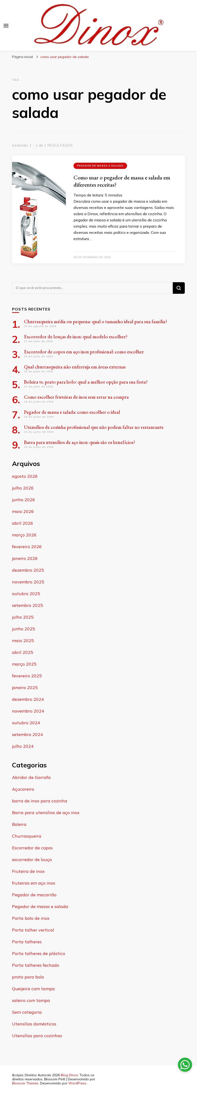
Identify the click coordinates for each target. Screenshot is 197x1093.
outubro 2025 (26, 593)
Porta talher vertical (33, 930)
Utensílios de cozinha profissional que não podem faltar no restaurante (94, 427)
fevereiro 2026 (27, 546)
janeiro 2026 (25, 558)
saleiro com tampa (31, 1000)
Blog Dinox (69, 1075)
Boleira (19, 824)
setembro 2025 (27, 605)
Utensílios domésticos (34, 1024)
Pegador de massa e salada (100, 165)
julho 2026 (23, 488)
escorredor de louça (32, 859)
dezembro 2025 (28, 570)
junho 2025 (23, 629)
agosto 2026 (25, 476)
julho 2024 (23, 746)
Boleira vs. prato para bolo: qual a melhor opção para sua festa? (86, 382)
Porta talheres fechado (35, 965)
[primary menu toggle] (6, 25)
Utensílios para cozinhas (37, 1035)
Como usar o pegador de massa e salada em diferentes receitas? (122, 181)
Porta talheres (27, 941)
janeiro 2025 (25, 687)
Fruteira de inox (28, 871)
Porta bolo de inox (30, 918)
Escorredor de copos (32, 848)
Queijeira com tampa (33, 988)
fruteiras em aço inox (33, 883)
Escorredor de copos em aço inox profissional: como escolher (84, 352)
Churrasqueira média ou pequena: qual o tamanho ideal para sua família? (95, 321)
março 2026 (24, 535)
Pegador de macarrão (34, 894)
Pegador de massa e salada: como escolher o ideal (72, 412)
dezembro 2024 (28, 699)
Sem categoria (27, 1012)
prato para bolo (28, 977)
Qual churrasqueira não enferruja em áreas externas (75, 367)
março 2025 (24, 664)
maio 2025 (23, 640)
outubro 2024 (26, 722)
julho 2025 (23, 617)
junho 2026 (23, 499)
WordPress (77, 1083)
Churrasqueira (26, 836)
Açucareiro (23, 789)
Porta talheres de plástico (38, 953)
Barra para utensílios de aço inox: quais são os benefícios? (79, 442)
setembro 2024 (27, 734)
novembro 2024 (28, 711)
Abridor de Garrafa (31, 777)
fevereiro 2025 (27, 676)
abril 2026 (22, 523)
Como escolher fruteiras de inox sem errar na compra (76, 397)
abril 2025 (22, 652)
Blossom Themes (25, 1083)
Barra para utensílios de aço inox (46, 812)
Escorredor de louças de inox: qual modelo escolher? (76, 337)
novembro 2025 (28, 582)
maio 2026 (23, 511)
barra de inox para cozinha (39, 801)
